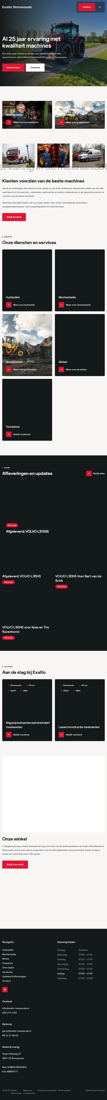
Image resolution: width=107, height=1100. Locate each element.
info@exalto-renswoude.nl (15, 1008)
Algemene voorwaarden (29, 1091)
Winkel (5, 958)
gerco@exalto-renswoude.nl (16, 1031)
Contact (6, 981)
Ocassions (7, 963)
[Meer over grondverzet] (80, 115)
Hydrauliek (7, 950)
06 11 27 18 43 (10, 1035)
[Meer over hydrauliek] (27, 280)
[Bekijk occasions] (27, 410)
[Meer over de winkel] (80, 345)
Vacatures (7, 972)
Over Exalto (8, 967)
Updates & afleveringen (14, 976)
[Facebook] (5, 989)
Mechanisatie (9, 954)
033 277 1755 (9, 1012)
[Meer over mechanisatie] (27, 115)
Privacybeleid (64, 1090)
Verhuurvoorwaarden (47, 1090)
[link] (86, 7)
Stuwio (101, 1090)
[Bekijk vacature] (27, 710)
